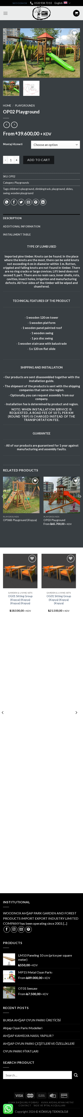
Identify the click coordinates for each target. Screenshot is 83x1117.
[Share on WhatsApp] (6, 202)
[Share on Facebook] (14, 202)
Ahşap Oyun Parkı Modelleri (22, 1028)
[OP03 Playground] (62, 495)
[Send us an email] (21, 929)
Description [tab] (12, 218)
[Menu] (5, 13)
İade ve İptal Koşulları (49, 1105)
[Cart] (76, 13)
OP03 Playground (54, 520)
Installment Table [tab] (17, 234)
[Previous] (9, 53)
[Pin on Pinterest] (35, 202)
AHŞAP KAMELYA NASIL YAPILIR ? (28, 1035)
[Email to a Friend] (28, 202)
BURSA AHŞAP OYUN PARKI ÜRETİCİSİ (32, 1020)
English (59, 3)
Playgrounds (25, 105)
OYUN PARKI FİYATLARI (20, 1051)
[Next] (73, 53)
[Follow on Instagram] (14, 929)
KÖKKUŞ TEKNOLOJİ (53, 1111)
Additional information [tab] (21, 226)
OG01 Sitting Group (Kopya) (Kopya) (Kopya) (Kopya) (20, 600)
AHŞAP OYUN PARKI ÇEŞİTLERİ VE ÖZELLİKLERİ (38, 1043)
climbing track (43, 189)
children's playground (21, 189)
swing (6, 193)
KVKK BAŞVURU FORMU (23, 1102)
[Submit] (76, 1075)
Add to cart (38, 160)
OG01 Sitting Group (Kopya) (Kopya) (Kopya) (59, 600)
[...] (65, 923)
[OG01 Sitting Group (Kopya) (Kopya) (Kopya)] (59, 571)
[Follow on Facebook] (6, 929)
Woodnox (19, 3)
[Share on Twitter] (21, 202)
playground (58, 189)
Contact (25, 1105)
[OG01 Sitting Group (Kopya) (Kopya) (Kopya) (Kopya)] (20, 571)
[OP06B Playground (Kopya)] (21, 495)
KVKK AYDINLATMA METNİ (57, 1102)
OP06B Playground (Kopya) (20, 520)
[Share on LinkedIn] (43, 202)
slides (69, 189)
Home (7, 105)
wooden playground (22, 193)
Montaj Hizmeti (13, 144)
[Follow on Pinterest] (28, 929)
